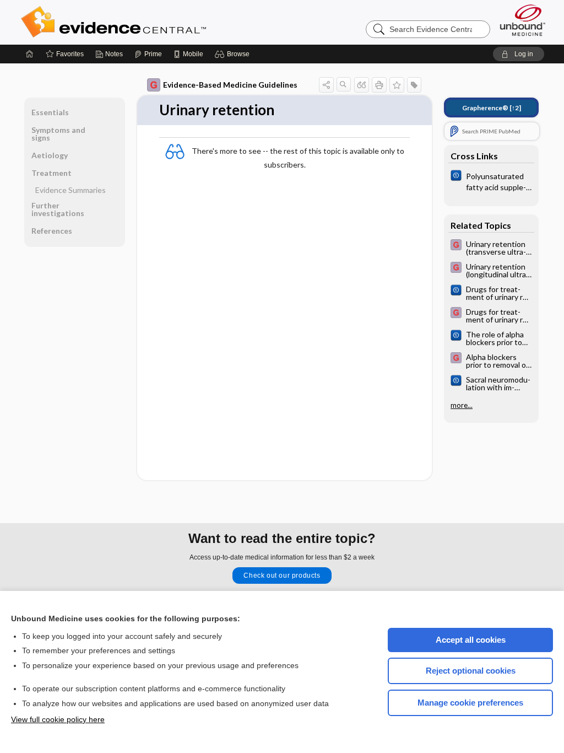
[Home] (30, 54)
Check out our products (281, 575)
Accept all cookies (471, 639)
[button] (234, 54)
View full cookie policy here (58, 719)
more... (462, 405)
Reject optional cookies (471, 670)
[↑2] (491, 108)
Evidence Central (157, 22)
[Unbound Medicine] (522, 20)
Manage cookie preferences (470, 702)
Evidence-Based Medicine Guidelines (230, 84)
